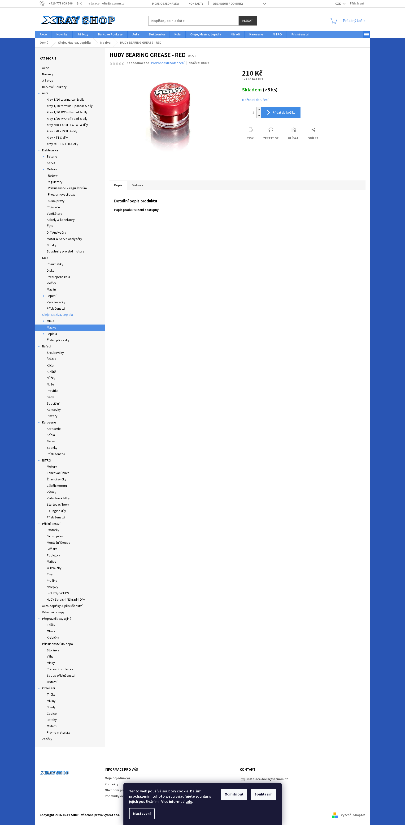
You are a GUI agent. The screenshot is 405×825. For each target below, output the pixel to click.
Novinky (47, 74)
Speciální (53, 403)
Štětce (52, 359)
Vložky (51, 283)
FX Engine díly (56, 511)
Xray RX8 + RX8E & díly (62, 131)
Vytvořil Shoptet (353, 815)
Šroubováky (55, 353)
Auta (45, 93)
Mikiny (51, 701)
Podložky (53, 555)
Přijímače (53, 207)
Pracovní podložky (60, 669)
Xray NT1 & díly (57, 137)
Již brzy (47, 80)
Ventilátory (54, 213)
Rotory (53, 175)
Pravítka (52, 391)
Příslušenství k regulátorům (67, 188)
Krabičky (53, 637)
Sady (50, 397)
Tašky (51, 625)
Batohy (52, 720)
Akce (45, 68)
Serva (51, 163)
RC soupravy (56, 201)
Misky (51, 663)
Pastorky (53, 530)
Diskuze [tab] (137, 185)
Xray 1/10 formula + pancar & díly (70, 106)
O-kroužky (54, 568)
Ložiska (52, 549)
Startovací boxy (58, 504)
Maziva (52, 327)
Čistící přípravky (58, 340)
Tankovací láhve (58, 473)
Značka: (198, 63)
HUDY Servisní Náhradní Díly (66, 599)
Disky (50, 270)
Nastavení (142, 813)
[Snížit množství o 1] (259, 115)
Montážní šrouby (58, 542)
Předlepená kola (58, 277)
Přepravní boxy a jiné (56, 618)
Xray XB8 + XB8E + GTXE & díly (67, 125)
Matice (51, 561)
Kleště (51, 372)
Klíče (50, 365)
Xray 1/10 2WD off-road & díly (67, 112)
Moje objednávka (165, 4)
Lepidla (52, 334)
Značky (47, 739)
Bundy (51, 707)
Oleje (50, 321)
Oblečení (48, 688)
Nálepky (52, 587)
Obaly (51, 631)
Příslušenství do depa (57, 644)
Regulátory (54, 182)
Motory (52, 169)
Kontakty (195, 4)
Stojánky (53, 650)
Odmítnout (234, 794)
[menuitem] (43, 34)
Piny (50, 574)
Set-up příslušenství (61, 675)
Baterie (52, 156)
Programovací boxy (61, 194)
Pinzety (52, 416)
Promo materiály (58, 732)
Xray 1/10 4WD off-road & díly (67, 118)
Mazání (52, 289)
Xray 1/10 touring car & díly (65, 99)
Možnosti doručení (255, 100)
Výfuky (51, 492)
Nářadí (46, 346)
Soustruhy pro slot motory (65, 251)
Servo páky (55, 536)
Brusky (52, 245)
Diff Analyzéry (56, 232)
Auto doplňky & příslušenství (62, 606)
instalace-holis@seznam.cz (267, 779)
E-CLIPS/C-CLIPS (58, 593)
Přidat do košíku (284, 112)
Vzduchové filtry (58, 498)
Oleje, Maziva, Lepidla (57, 314)
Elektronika (50, 150)
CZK (338, 4)
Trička (51, 694)
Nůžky (51, 378)
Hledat (247, 20)
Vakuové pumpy (53, 612)
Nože (50, 384)
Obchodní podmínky (228, 4)
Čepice (52, 713)
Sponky (52, 447)
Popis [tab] (118, 185)
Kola (45, 258)
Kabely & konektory (61, 220)
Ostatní (52, 682)
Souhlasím (263, 794)
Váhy (50, 656)
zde (189, 801)
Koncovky (54, 409)
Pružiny (52, 580)
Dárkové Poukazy (54, 87)
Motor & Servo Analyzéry (64, 239)
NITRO (46, 460)
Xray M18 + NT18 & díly (62, 144)
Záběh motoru (57, 485)
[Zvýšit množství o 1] (259, 110)
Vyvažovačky (56, 302)
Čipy (50, 226)
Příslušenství (56, 308)
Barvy (51, 441)
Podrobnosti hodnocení (167, 63)
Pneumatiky (55, 264)
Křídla (51, 435)
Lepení (51, 296)
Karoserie (49, 422)
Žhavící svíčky (56, 479)
